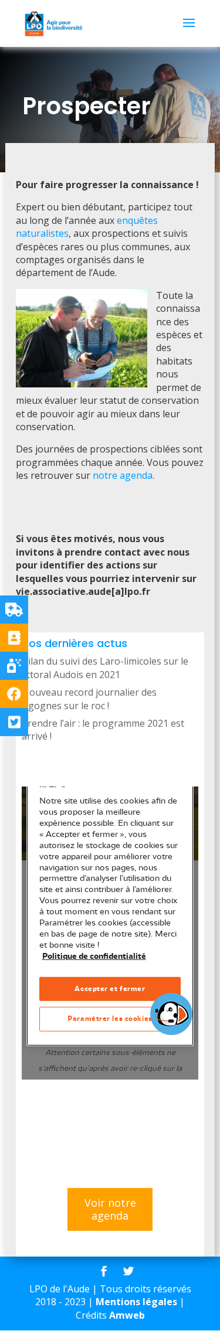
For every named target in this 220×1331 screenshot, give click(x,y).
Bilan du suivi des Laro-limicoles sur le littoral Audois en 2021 (105, 667)
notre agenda (123, 475)
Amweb (127, 1315)
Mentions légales (136, 1301)
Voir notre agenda (110, 1209)
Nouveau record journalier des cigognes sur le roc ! (89, 699)
